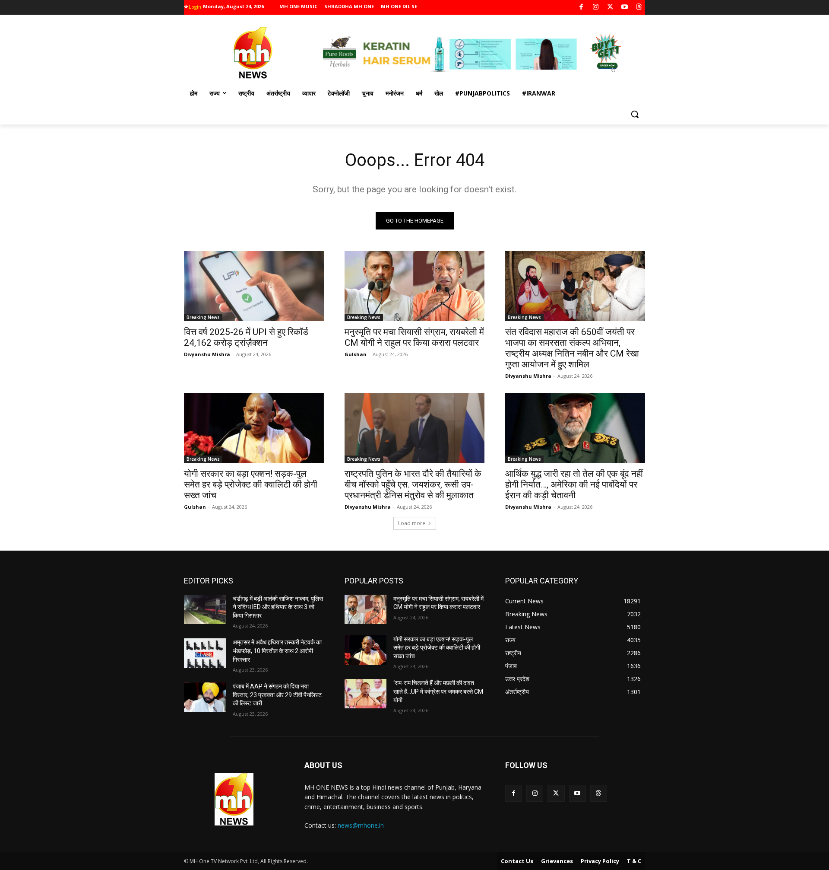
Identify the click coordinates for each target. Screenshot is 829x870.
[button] (634, 114)
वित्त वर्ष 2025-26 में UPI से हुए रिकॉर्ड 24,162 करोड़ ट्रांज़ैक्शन (246, 337)
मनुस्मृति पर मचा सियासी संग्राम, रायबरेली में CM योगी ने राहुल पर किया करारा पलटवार (414, 337)
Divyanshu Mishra (207, 354)
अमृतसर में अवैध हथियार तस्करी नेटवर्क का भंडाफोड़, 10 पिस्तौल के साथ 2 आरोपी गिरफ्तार (277, 651)
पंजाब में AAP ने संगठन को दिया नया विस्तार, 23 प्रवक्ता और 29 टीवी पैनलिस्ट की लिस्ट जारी (277, 695)
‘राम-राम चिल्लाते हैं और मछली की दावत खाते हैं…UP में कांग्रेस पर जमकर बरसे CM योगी (438, 691)
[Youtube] (624, 7)
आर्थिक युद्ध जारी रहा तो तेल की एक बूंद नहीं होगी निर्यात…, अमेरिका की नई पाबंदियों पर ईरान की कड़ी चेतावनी (574, 484)
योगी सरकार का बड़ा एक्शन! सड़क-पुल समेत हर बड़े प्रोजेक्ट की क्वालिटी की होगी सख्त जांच (250, 484)
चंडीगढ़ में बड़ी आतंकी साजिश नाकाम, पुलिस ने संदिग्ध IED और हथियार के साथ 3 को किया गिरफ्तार (278, 607)
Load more (411, 523)
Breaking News (203, 317)
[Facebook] (581, 7)
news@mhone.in (361, 825)
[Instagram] (595, 7)
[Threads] (639, 7)
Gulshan (356, 354)
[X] (610, 7)
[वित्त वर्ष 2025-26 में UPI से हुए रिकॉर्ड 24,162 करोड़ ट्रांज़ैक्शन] (254, 286)
